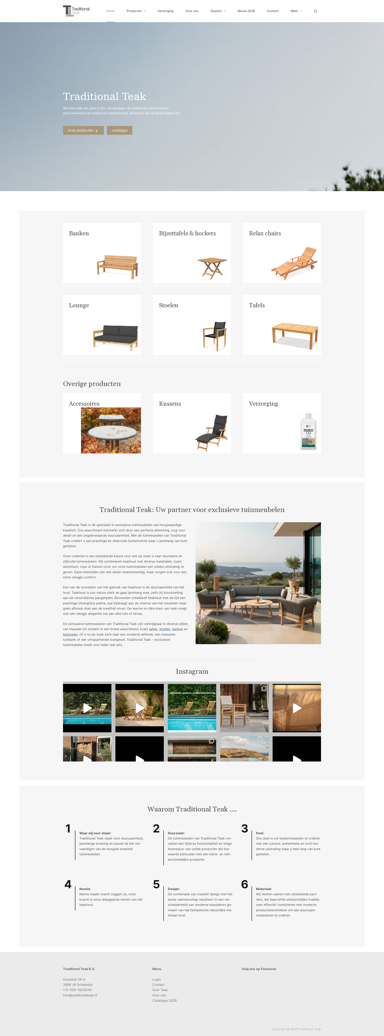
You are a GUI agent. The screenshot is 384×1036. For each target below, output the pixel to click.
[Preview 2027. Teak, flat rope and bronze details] (297, 708)
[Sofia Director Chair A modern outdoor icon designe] (244, 760)
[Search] (315, 11)
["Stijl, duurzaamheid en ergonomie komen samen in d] (297, 760)
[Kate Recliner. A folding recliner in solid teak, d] (139, 760)
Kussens (170, 404)
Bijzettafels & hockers (187, 233)
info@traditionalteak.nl (80, 995)
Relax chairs (265, 233)
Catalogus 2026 (164, 1000)
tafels (153, 629)
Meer (294, 11)
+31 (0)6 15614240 (77, 990)
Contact (273, 11)
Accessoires (84, 404)
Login (156, 979)
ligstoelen (70, 634)
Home (110, 11)
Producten (134, 11)
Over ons (192, 11)
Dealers (216, 11)
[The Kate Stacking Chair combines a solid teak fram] (244, 708)
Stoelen (168, 305)
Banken (79, 233)
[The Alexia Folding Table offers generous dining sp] (139, 708)
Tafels (257, 305)
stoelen (164, 629)
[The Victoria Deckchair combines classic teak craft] (87, 708)
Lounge (79, 305)
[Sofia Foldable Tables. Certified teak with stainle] (87, 760)
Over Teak (160, 990)
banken (177, 629)
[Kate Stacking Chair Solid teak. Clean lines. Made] (192, 760)
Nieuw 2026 (246, 11)
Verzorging (165, 11)
